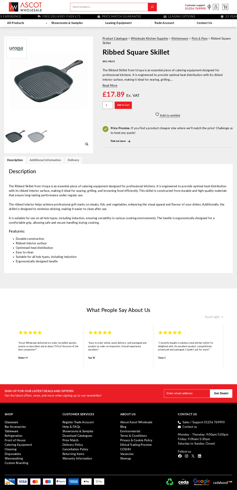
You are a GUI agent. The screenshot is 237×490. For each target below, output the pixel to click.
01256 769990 (195, 8)
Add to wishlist (169, 115)
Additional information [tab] (45, 160)
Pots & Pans (200, 38)
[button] (87, 144)
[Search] (152, 7)
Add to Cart (123, 105)
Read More (110, 85)
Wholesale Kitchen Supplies (149, 38)
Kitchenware (180, 38)
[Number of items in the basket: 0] (225, 7)
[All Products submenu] (46, 23)
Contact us (190, 426)
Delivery (73, 160)
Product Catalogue (115, 38)
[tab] (73, 160)
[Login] (216, 7)
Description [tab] (15, 160)
